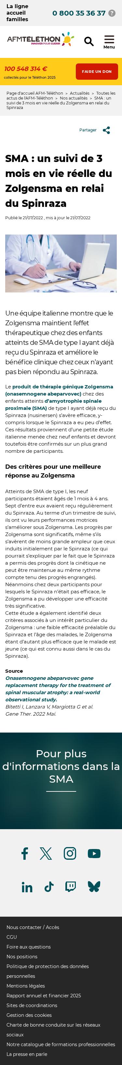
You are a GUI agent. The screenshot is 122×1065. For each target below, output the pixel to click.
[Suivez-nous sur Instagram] (70, 858)
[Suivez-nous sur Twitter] (46, 858)
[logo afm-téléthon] (40, 45)
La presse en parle (27, 1054)
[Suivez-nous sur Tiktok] (49, 891)
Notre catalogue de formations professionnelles (61, 1044)
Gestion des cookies (29, 1015)
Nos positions (22, 957)
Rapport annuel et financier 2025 (44, 996)
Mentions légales (26, 986)
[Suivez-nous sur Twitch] (70, 891)
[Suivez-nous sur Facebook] (24, 858)
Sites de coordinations (32, 1005)
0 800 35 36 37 (79, 13)
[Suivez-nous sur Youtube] (94, 857)
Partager (88, 130)
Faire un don (97, 71)
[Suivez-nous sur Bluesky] (94, 892)
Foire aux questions (29, 947)
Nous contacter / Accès (33, 927)
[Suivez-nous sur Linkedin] (27, 891)
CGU (12, 937)
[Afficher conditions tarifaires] (111, 13)
